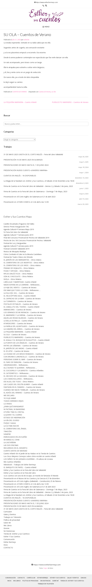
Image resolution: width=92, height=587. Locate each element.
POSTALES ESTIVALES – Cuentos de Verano (21, 304)
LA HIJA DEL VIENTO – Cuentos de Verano (20, 287)
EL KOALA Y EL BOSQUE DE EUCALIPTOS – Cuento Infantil (26, 340)
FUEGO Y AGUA (10, 423)
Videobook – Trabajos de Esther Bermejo (20, 464)
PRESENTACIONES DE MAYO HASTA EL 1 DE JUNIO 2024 (26, 165)
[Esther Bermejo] (46, 16)
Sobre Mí (7, 523)
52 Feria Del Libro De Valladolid (16, 232)
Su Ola (54, 92)
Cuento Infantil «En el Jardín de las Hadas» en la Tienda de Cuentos (29, 453)
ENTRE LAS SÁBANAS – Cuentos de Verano (20, 345)
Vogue (45, 568)
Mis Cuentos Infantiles (12, 462)
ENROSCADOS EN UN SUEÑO (15, 437)
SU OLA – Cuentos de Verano (15, 334)
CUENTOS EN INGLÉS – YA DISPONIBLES (20, 175)
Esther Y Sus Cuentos (12, 536)
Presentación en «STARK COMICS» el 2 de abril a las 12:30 (26, 202)
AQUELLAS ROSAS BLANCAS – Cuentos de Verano (23, 318)
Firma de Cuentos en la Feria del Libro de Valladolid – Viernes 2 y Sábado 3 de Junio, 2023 (38, 186)
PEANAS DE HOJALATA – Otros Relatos (19, 268)
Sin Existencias (9, 531)
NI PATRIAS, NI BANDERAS (14, 409)
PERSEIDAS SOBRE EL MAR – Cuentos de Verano (23, 359)
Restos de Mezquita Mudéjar (15, 251)
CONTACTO (8, 547)
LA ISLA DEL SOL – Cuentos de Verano (19, 293)
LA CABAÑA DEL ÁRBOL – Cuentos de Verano (22, 329)
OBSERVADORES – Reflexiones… (16, 365)
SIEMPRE (7, 434)
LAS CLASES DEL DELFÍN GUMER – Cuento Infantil (23, 384)
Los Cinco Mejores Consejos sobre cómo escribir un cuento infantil (30, 456)
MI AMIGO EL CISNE (11, 440)
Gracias (6, 528)
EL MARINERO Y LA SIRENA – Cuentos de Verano (23, 315)
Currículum (8, 511)
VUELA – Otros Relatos (12, 279)
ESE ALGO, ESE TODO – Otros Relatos (19, 381)
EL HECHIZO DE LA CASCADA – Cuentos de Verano (23, 376)
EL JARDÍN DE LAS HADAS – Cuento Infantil (20, 348)
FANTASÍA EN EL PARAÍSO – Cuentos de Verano (22, 387)
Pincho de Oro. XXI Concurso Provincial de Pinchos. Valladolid (27, 240)
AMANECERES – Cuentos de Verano (17, 309)
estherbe (26, 40)
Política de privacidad (12, 520)
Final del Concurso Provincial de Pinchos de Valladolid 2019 (26, 238)
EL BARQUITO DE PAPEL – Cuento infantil (20, 467)
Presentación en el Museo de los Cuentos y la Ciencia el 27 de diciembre (32, 478)
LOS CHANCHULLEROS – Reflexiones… (19, 379)
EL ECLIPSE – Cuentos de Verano (16, 351)
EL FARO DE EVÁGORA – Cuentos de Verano (21, 362)
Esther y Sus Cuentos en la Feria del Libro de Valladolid (25, 470)
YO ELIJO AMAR (10, 398)
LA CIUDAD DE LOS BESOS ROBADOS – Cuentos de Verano (27, 354)
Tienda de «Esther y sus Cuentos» (17, 534)
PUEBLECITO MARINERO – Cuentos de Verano (70, 102)
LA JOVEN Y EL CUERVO (13, 415)
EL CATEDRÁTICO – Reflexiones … (17, 373)
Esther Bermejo (10, 542)
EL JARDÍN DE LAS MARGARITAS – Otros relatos (22, 260)
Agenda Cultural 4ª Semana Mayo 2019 (19, 229)
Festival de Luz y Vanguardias (15, 243)
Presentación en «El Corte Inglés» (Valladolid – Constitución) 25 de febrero (32, 481)
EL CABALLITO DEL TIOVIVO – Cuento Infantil (21, 307)
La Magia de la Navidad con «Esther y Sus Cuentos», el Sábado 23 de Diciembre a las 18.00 (39, 181)
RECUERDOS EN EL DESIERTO (15, 448)
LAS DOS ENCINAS (11, 445)
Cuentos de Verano (45, 92)
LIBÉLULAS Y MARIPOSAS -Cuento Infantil (20, 282)
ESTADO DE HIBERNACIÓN (14, 417)
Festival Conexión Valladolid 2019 (16, 249)
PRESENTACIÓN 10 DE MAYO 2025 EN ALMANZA (23, 160)
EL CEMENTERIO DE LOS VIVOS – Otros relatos (22, 265)
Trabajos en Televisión (12, 517)
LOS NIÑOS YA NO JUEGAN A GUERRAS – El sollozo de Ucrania (28, 459)
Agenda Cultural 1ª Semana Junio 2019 (18, 235)
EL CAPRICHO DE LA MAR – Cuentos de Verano (22, 298)
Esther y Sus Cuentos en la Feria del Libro (20, 473)
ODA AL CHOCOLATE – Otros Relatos (18, 276)
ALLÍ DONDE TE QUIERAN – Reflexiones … (20, 368)
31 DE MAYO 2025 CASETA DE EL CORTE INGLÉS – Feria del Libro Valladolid (33, 154)
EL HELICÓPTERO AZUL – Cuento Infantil (20, 296)
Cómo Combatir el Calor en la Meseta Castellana (22, 254)
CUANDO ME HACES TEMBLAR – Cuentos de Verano (24, 390)
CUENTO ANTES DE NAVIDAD (15, 451)
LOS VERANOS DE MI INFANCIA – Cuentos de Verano (24, 312)
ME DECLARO (9, 395)
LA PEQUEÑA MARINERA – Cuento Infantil (20, 102)
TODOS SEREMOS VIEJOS (13, 401)
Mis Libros (8, 525)
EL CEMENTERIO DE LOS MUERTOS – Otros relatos (24, 262)
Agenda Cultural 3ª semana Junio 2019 (18, 246)
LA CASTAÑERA (10, 442)
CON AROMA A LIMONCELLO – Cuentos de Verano (24, 357)
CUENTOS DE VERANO (19, 92)
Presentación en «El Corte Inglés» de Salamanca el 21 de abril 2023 (29, 197)
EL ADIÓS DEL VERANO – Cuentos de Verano (21, 392)
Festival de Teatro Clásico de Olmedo (18, 257)
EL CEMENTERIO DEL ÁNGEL (15, 428)
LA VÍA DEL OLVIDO (11, 420)
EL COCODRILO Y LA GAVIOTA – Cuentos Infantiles (23, 370)
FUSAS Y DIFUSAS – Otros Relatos (17, 271)
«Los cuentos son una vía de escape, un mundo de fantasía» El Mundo (31, 476)
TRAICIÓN (8, 431)
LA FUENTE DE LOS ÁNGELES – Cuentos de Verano (24, 343)
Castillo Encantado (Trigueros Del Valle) (19, 224)
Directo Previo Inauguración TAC (16, 226)
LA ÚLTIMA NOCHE (11, 426)
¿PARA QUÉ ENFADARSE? (14, 406)
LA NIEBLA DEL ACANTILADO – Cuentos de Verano (24, 326)
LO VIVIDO (8, 404)
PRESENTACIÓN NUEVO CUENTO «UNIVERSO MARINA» (25, 170)
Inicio (6, 545)
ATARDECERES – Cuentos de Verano (18, 323)
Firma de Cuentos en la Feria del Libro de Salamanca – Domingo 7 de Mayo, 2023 (35, 191)
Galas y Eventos (10, 514)
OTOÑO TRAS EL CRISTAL (14, 412)
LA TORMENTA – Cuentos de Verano (18, 301)
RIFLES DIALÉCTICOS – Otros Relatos (18, 274)
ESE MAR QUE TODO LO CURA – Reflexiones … (22, 290)
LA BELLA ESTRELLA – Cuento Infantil (18, 321)
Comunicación (9, 539)
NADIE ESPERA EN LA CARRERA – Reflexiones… (22, 285)
